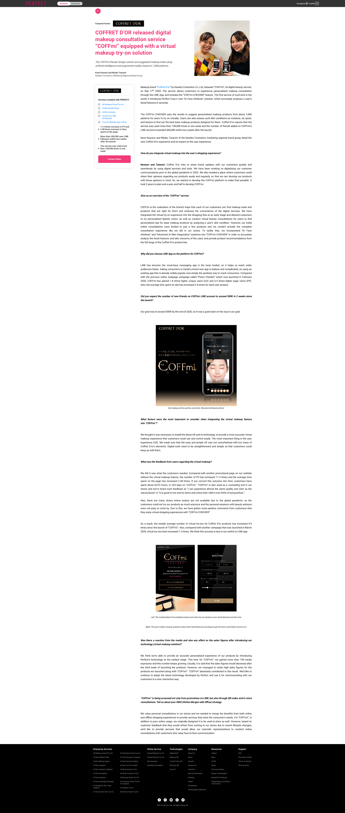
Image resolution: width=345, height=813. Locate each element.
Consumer (75, 3)
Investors (301, 3)
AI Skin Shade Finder (110, 108)
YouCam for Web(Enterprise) (109, 117)
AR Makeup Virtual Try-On (113, 104)
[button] (310, 3)
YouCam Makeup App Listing (114, 122)
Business (64, 3)
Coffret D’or (164, 87)
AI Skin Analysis (108, 112)
